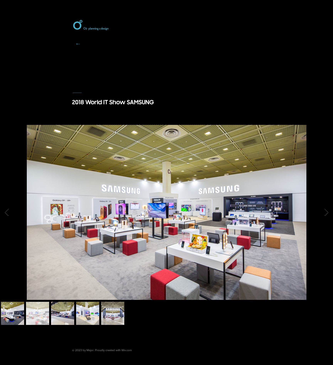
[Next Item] (326, 212)
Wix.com (126, 350)
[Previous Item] (6, 212)
